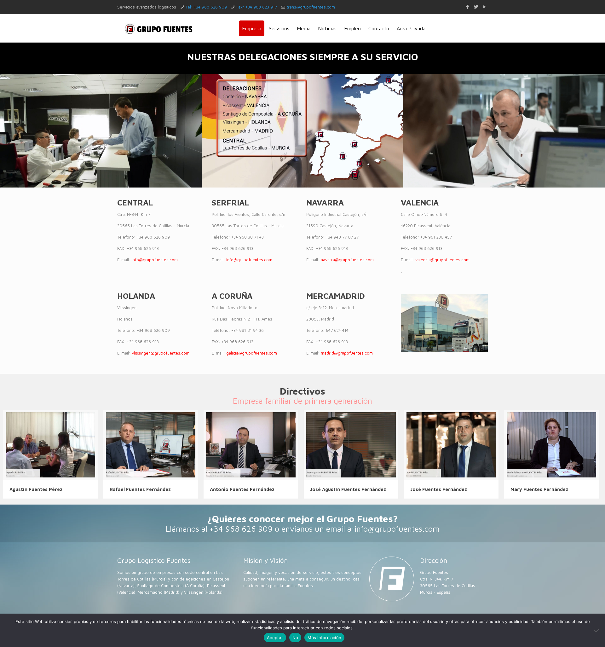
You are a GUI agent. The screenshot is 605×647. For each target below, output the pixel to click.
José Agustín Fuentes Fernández (348, 489)
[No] (597, 630)
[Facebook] (467, 6)
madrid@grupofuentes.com (347, 352)
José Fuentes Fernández (438, 489)
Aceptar (275, 637)
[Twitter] (476, 6)
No (295, 637)
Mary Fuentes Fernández (539, 489)
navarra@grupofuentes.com (347, 259)
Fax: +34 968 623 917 (256, 6)
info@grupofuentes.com (155, 259)
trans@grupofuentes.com (311, 6)
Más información (324, 637)
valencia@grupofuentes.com (442, 259)
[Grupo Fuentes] (159, 28)
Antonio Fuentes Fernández (242, 489)
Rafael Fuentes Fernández (140, 489)
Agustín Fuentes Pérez (35, 489)
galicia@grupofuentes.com (251, 352)
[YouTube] (484, 6)
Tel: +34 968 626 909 (206, 6)
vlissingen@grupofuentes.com (160, 352)
